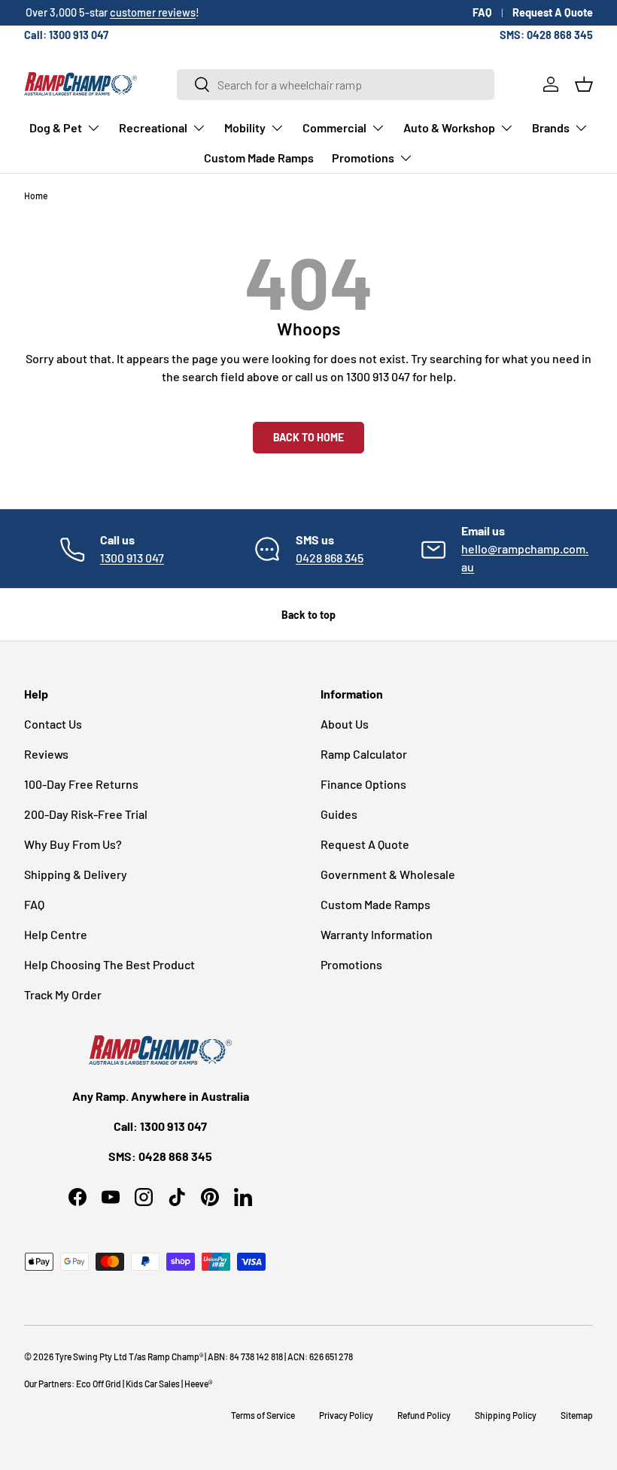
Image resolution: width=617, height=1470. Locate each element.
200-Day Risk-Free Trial (85, 814)
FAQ (482, 12)
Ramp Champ (173, 1356)
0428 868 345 (329, 557)
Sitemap (577, 1415)
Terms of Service (263, 1415)
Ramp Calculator (364, 754)
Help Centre (55, 934)
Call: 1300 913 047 (66, 35)
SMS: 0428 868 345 (546, 35)
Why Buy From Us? (73, 844)
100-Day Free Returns (81, 784)
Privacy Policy (346, 1415)
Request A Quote (552, 12)
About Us (345, 724)
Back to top (308, 614)
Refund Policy (424, 1415)
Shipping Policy (505, 1415)
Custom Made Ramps (259, 157)
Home (35, 195)
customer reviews (151, 12)
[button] (583, 84)
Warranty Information (377, 934)
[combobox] (336, 84)
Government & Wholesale (388, 874)
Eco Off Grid (98, 1383)
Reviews (46, 754)
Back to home (308, 437)
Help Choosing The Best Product (109, 964)
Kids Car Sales (153, 1383)
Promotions (351, 964)
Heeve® (198, 1383)
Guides (339, 814)
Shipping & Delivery (75, 874)
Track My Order (63, 994)
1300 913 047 (132, 557)
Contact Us (53, 724)
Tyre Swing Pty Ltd (91, 1356)
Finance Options (363, 784)
